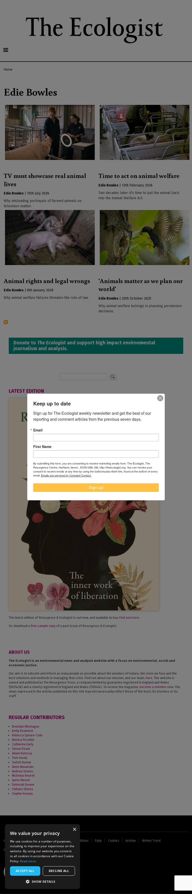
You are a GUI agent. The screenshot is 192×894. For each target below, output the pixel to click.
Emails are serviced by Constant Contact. (66, 475)
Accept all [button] (25, 871)
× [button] (74, 829)
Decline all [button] (59, 871)
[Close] (160, 398)
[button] (42, 881)
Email (37, 430)
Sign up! (96, 487)
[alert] (42, 856)
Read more (28, 861)
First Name (42, 446)
